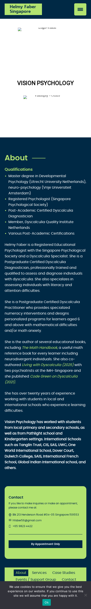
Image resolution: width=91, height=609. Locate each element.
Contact (69, 579)
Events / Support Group (36, 579)
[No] (85, 595)
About (21, 573)
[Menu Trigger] (80, 9)
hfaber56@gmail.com (27, 520)
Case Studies (63, 573)
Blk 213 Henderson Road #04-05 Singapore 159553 (46, 514)
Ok (47, 602)
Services (39, 573)
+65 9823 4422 (22, 526)
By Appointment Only (45, 544)
